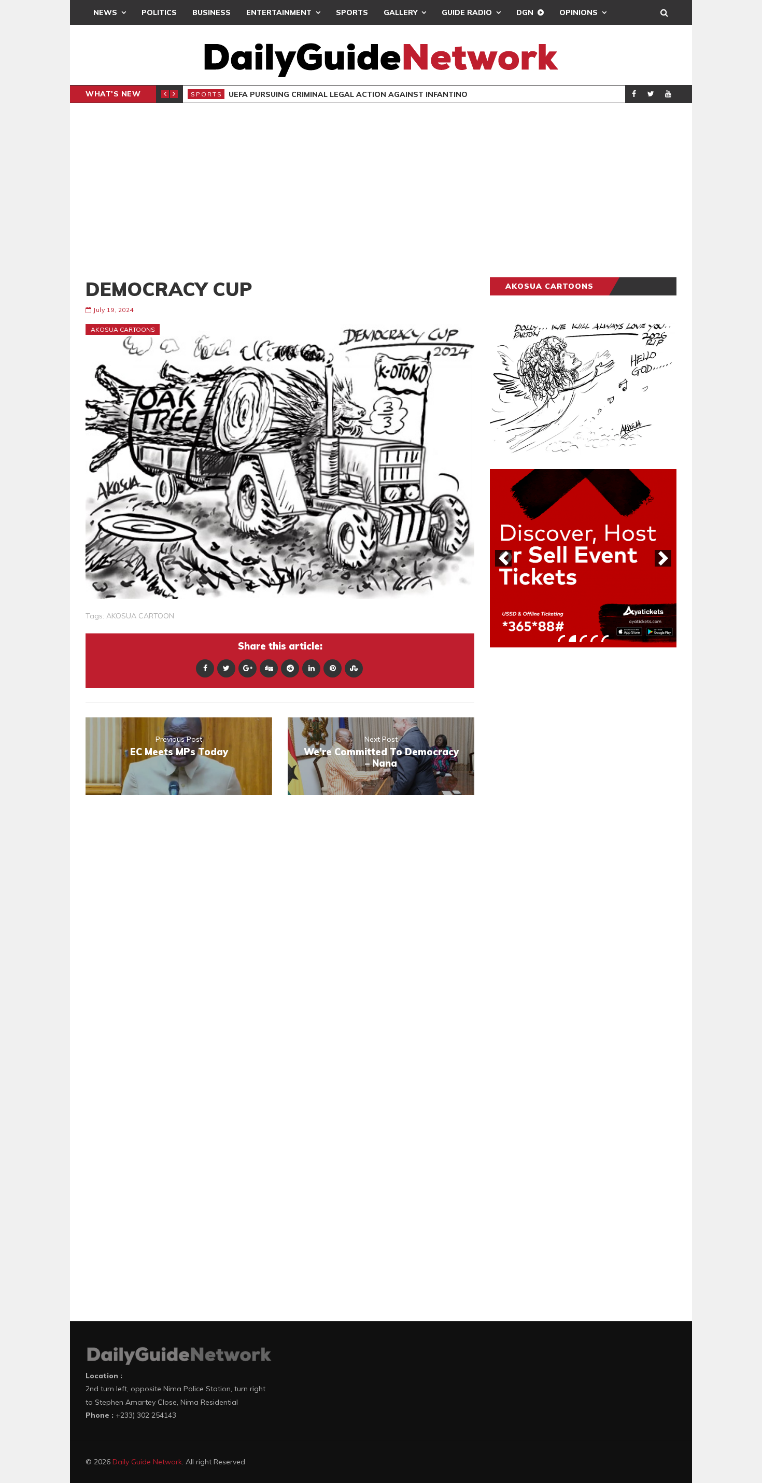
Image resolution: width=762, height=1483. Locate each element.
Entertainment (279, 12)
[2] (572, 638)
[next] (663, 558)
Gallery (400, 12)
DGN (524, 12)
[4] (594, 638)
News (105, 12)
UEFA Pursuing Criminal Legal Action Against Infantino (348, 94)
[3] (583, 638)
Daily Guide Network (147, 1461)
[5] (605, 638)
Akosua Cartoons (123, 329)
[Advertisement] (381, 190)
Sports (352, 12)
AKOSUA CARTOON (140, 615)
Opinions (578, 12)
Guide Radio (467, 12)
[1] (561, 638)
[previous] (503, 558)
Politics (159, 12)
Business (211, 12)
